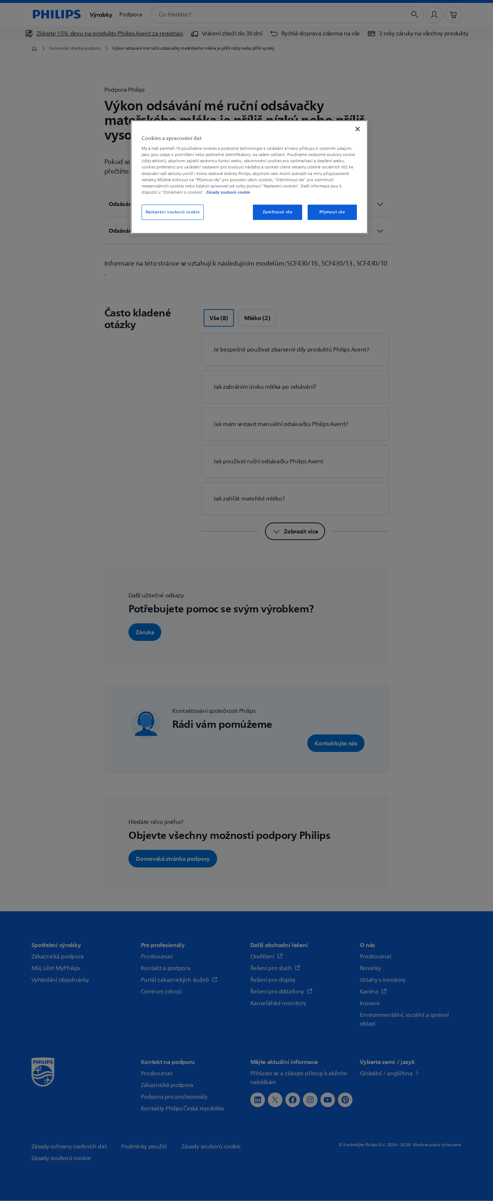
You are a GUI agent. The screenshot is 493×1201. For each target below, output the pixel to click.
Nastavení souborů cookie (173, 212)
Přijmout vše (332, 212)
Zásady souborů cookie (228, 192)
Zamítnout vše (277, 212)
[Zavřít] (358, 129)
